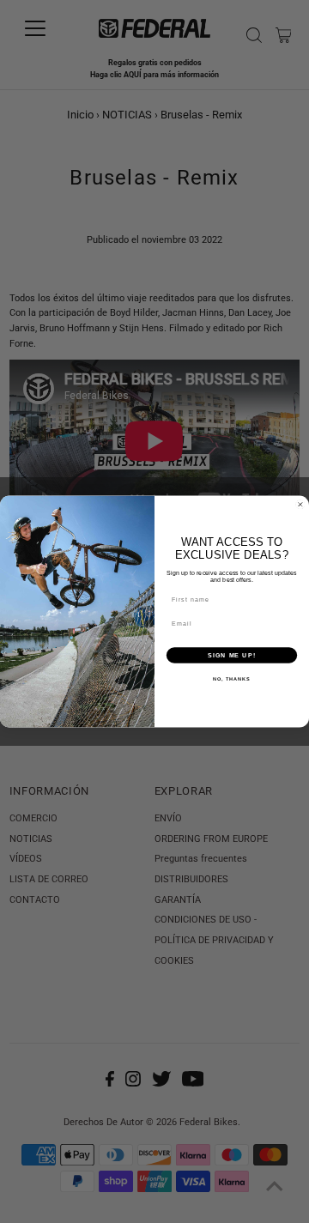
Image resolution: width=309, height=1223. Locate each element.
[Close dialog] (300, 504)
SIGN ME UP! (232, 654)
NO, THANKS (232, 678)
